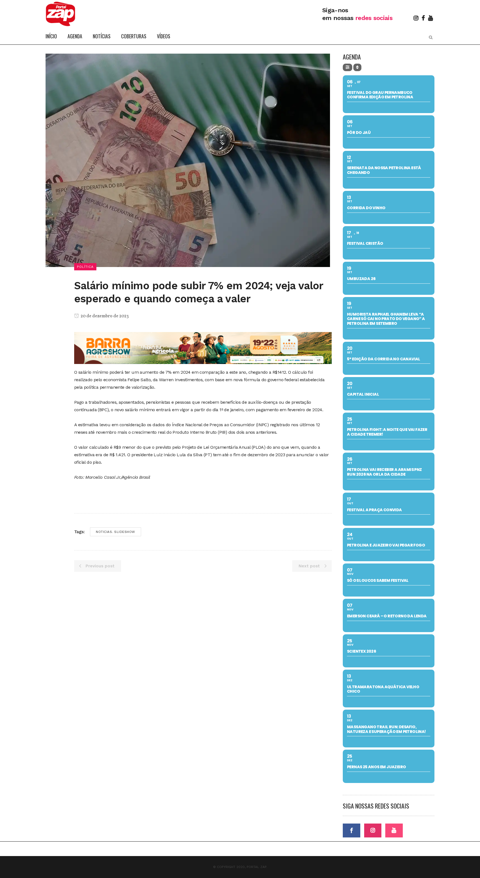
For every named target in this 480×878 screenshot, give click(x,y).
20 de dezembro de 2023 (104, 316)
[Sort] (357, 67)
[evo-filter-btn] (347, 67)
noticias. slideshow (115, 532)
